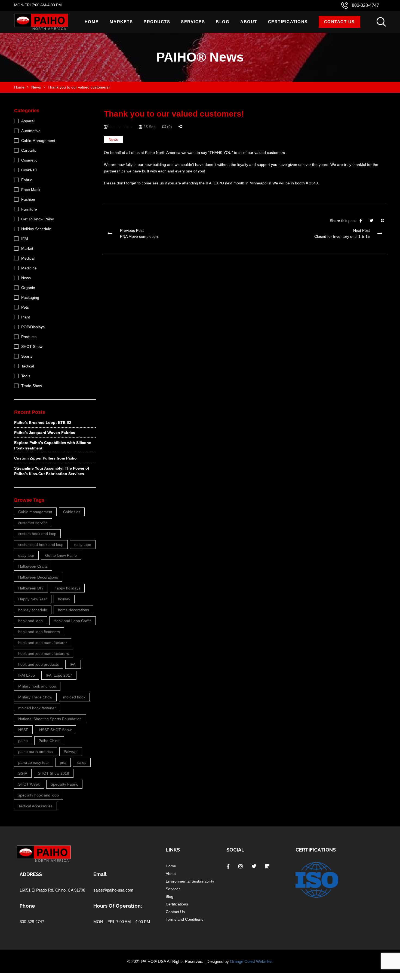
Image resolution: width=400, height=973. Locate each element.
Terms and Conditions (184, 919)
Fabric (26, 180)
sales (81, 762)
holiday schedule (32, 610)
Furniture (29, 209)
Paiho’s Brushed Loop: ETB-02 (42, 422)
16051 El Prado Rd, (37, 890)
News (113, 139)
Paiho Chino (49, 740)
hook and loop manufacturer (42, 642)
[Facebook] (361, 220)
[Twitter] (371, 220)
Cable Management (38, 140)
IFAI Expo (26, 675)
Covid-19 (29, 170)
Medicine (29, 268)
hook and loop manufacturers (43, 653)
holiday (64, 599)
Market (27, 248)
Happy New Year (32, 599)
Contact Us (339, 21)
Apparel (28, 121)
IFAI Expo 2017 (59, 675)
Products (157, 21)
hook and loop (30, 621)
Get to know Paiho (61, 555)
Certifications (288, 21)
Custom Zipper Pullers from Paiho (45, 458)
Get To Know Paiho (37, 219)
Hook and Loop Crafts (72, 621)
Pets (25, 307)
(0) (169, 126)
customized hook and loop (40, 544)
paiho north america (35, 751)
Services (193, 21)
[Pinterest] (382, 220)
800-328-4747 (365, 5)
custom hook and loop (37, 533)
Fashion (28, 199)
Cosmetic (29, 160)
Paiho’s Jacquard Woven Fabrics (44, 432)
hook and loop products (38, 664)
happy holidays (67, 588)
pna (63, 762)
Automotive (31, 131)
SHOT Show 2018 (53, 773)
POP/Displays (33, 327)
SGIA (22, 773)
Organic (28, 287)
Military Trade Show (35, 697)
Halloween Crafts (33, 566)
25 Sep (149, 126)
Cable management (35, 512)
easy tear (26, 555)
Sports (26, 356)
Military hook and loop (37, 686)
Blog (222, 21)
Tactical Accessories (35, 806)
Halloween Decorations (38, 577)
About (248, 21)
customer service (33, 523)
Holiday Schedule (36, 229)
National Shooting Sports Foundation (50, 719)
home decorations (73, 610)
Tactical (27, 366)
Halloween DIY (31, 588)
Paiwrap (71, 751)
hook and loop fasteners (39, 632)
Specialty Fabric (64, 784)
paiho (23, 740)
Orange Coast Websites (251, 961)
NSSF (23, 730)
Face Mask (30, 189)
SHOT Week (29, 784)
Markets (121, 21)
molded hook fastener (37, 708)
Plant (25, 317)
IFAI (24, 238)
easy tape (82, 544)
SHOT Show (31, 346)
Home (92, 21)
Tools (25, 376)
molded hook (74, 697)
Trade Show (31, 386)
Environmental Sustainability (190, 881)
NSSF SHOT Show (55, 730)
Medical (28, 258)
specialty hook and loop (38, 795)
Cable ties (71, 512)
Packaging (30, 297)
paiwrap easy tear (33, 762)
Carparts (28, 150)
